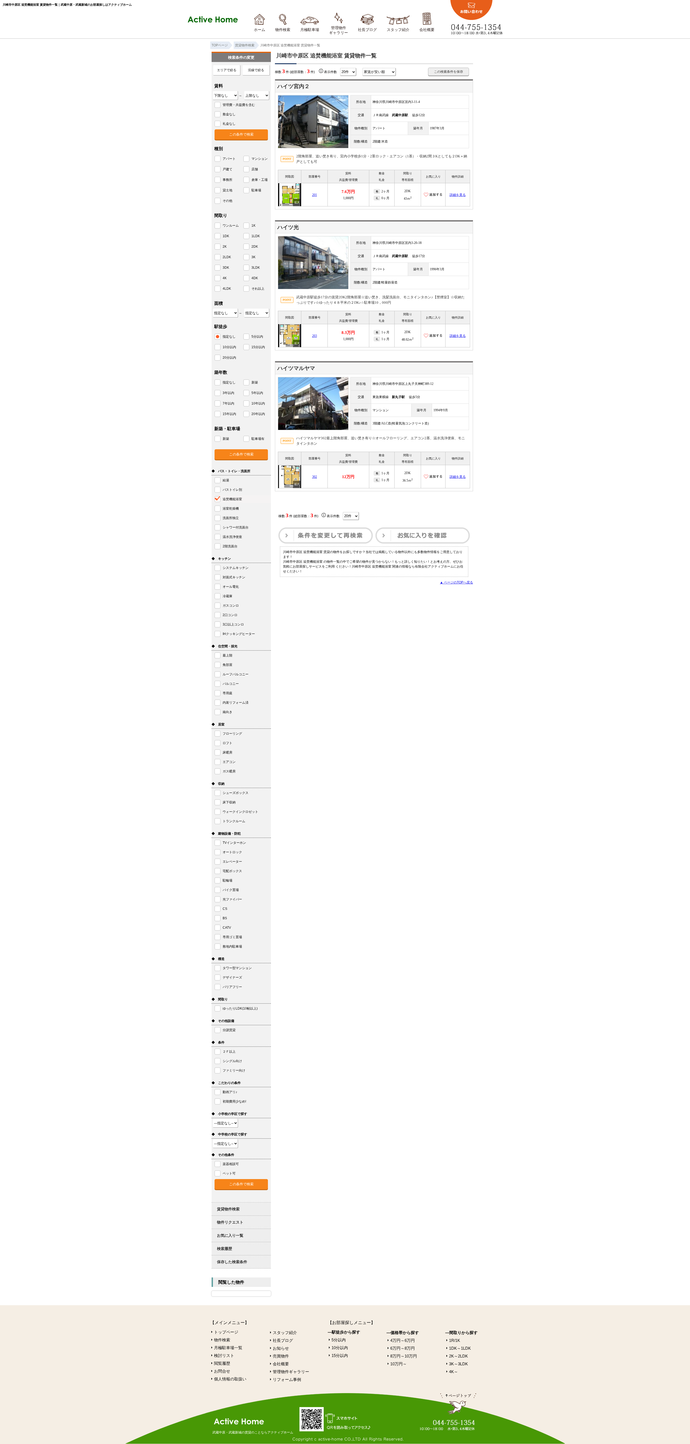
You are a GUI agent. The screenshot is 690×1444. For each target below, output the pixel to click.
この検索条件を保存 (448, 72)
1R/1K (454, 1340)
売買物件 (281, 1356)
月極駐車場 (309, 29)
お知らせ (281, 1348)
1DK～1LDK (460, 1348)
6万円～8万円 (402, 1348)
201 (314, 195)
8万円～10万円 (403, 1356)
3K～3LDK (458, 1364)
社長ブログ (367, 29)
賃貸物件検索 (228, 1209)
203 (314, 336)
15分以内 (340, 1355)
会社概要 (426, 29)
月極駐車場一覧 (228, 1347)
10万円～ (398, 1364)
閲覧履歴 (222, 1363)
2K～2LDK (458, 1356)
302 (314, 477)
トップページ (226, 1332)
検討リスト (224, 1355)
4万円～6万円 (402, 1340)
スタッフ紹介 (398, 29)
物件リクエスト (230, 1222)
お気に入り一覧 (230, 1235)
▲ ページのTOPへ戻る (456, 582)
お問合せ (222, 1371)
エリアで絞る (226, 70)
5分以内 (339, 1340)
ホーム (259, 29)
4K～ (453, 1371)
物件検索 (282, 29)
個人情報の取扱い (230, 1379)
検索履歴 (224, 1248)
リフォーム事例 (287, 1379)
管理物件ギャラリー (338, 30)
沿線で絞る (256, 70)
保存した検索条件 (232, 1262)
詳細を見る (458, 195)
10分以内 (340, 1347)
